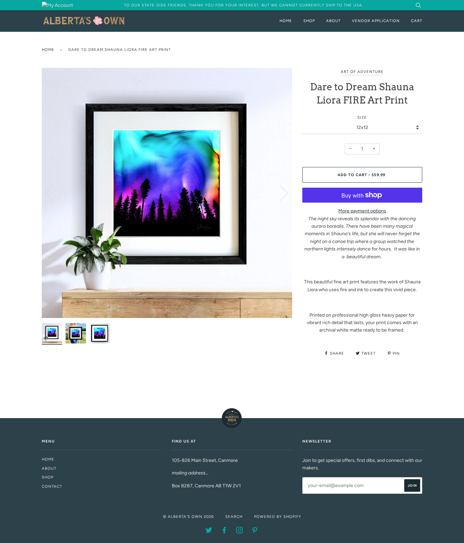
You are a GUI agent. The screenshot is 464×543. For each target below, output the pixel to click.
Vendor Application (376, 20)
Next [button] (279, 193)
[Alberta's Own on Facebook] (224, 531)
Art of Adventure (362, 71)
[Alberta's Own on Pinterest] (254, 531)
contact (52, 486)
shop (47, 477)
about (49, 468)
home (48, 459)
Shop (309, 20)
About (333, 20)
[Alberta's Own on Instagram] (239, 531)
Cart (416, 20)
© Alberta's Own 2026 (188, 516)
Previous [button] (53, 193)
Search (234, 516)
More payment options (362, 211)
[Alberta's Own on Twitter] (209, 531)
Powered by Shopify (277, 516)
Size (362, 117)
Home (286, 20)
